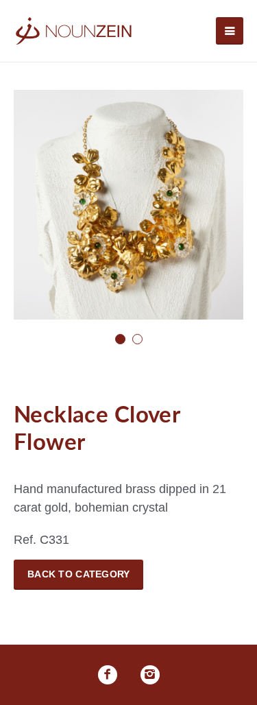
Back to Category (78, 574)
